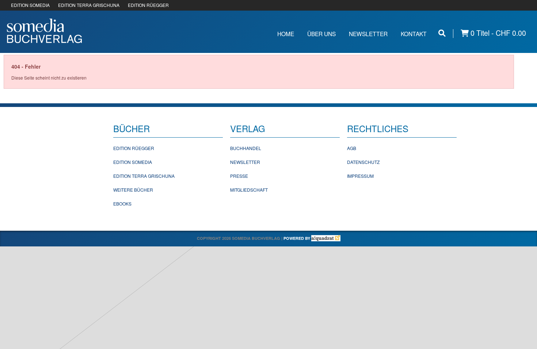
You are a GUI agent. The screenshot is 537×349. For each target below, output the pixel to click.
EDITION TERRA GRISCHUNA (88, 5)
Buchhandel (245, 148)
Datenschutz (363, 162)
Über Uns (321, 34)
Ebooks (122, 203)
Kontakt (414, 34)
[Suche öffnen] (442, 33)
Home (285, 34)
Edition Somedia (132, 162)
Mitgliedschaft (249, 190)
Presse (239, 176)
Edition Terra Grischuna (144, 176)
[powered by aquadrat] (325, 238)
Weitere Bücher (133, 190)
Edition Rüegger (133, 148)
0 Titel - (497, 33)
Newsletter (368, 34)
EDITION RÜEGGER (148, 5)
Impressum (360, 176)
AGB (351, 148)
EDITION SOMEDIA (30, 5)
